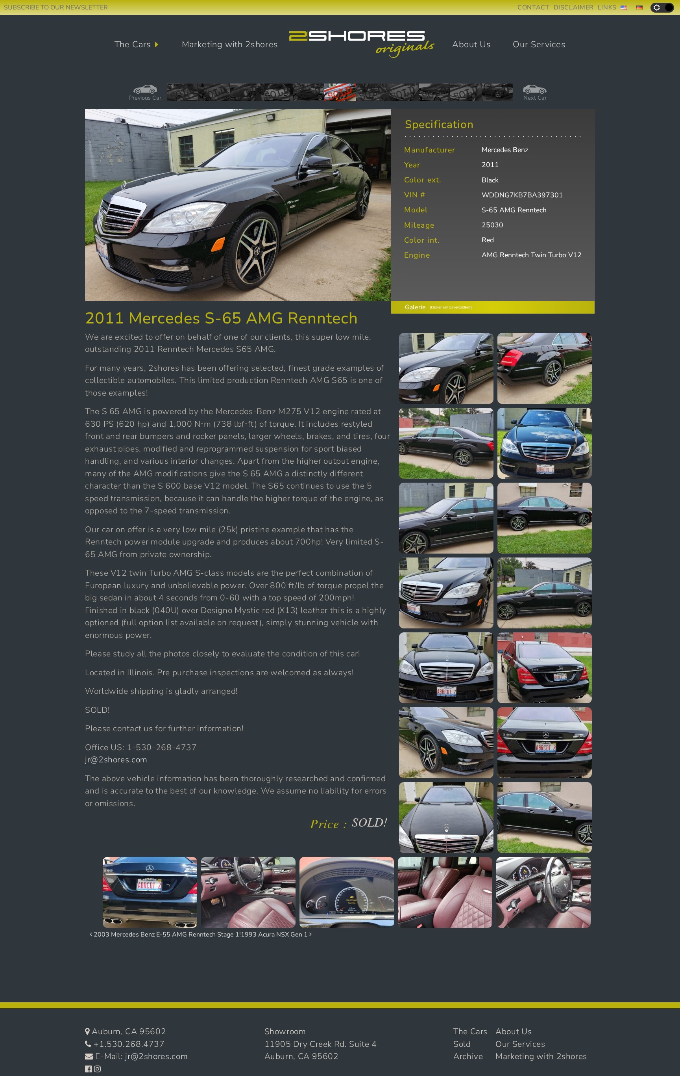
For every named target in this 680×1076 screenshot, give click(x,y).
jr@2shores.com (116, 759)
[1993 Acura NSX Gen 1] (308, 95)
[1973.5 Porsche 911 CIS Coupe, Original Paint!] (277, 95)
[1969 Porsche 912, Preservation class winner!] (245, 95)
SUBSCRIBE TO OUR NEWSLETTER (56, 7)
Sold (462, 1044)
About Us (471, 44)
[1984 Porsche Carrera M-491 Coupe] (466, 95)
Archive (468, 1056)
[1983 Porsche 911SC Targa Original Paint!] (497, 95)
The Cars (133, 44)
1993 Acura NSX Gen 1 (275, 934)
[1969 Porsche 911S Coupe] (214, 95)
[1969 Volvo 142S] (182, 95)
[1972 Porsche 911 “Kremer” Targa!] (403, 95)
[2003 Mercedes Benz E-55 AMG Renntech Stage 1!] (371, 95)
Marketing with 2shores (230, 44)
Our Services (539, 44)
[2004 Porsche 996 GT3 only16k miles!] (434, 95)
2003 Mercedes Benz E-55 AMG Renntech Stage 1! (166, 934)
